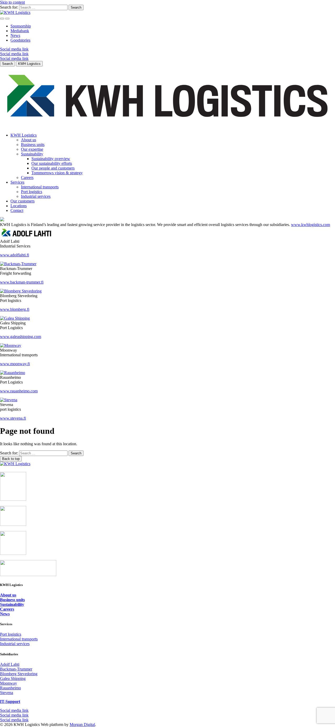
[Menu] (2, 18)
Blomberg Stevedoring (18, 674)
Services (17, 182)
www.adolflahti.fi (14, 255)
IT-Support (10, 701)
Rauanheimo (10, 688)
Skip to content (12, 2)
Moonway (8, 683)
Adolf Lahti (9, 664)
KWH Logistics (23, 135)
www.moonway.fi (15, 364)
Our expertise (32, 149)
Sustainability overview (50, 158)
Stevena (6, 692)
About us (28, 140)
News (15, 35)
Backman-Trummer (16, 669)
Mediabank (19, 31)
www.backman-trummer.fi (21, 282)
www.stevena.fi (13, 418)
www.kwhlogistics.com (310, 224)
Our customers (22, 201)
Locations (18, 206)
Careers (27, 177)
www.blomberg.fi (14, 309)
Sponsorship (20, 26)
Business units (32, 144)
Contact (16, 210)
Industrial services (36, 196)
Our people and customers (53, 168)
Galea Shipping (13, 678)
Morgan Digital (82, 724)
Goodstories (20, 40)
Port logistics (31, 191)
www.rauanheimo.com (19, 391)
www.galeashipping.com (20, 336)
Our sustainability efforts (51, 163)
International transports (40, 187)
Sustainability (32, 154)
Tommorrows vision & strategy (57, 173)
